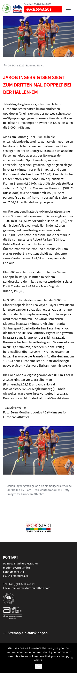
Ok (38, 666)
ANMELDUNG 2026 (38, 9)
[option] (38, 527)
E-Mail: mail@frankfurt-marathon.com (26, 588)
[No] (72, 658)
